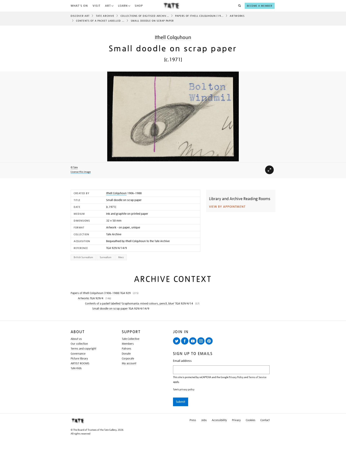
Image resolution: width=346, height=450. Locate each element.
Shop (139, 6)
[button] (238, 5)
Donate (126, 354)
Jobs (204, 420)
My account (129, 363)
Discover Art (80, 15)
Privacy (236, 420)
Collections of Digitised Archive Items (149, 15)
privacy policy (186, 389)
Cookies (250, 420)
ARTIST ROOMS (80, 363)
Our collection (79, 344)
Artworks (237, 15)
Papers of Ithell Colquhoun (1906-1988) (204, 15)
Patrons (126, 348)
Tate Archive (105, 15)
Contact (265, 420)
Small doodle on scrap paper (110, 308)
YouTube (192, 341)
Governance (78, 354)
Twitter (176, 341)
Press (193, 420)
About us (76, 339)
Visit (97, 6)
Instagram (201, 341)
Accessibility (219, 420)
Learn (123, 6)
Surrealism (105, 257)
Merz (121, 257)
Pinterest (209, 341)
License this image (81, 171)
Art (108, 6)
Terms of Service (257, 377)
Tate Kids (76, 368)
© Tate (74, 167)
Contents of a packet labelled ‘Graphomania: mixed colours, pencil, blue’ (129, 303)
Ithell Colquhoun (173, 37)
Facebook (184, 341)
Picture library (79, 358)
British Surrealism (83, 257)
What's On (79, 6)
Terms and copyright (83, 348)
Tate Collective (130, 339)
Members (128, 344)
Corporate (128, 358)
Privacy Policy (236, 377)
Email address (182, 361)
